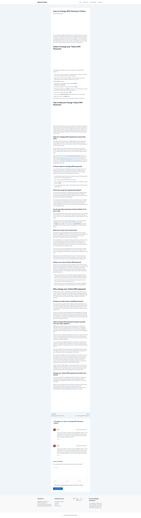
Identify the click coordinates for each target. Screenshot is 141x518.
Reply (58, 439)
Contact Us (100, 2)
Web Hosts (86, 2)
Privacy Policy (58, 505)
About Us (57, 504)
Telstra (67, 36)
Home (80, 2)
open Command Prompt (70, 220)
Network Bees (42, 2)
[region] (70, 25)
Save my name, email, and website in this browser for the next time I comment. (69, 485)
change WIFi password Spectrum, (74, 155)
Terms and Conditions (59, 501)
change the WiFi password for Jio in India (69, 160)
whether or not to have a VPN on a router (65, 387)
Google (59, 202)
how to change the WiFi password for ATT (66, 158)
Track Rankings (93, 2)
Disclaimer (57, 503)
